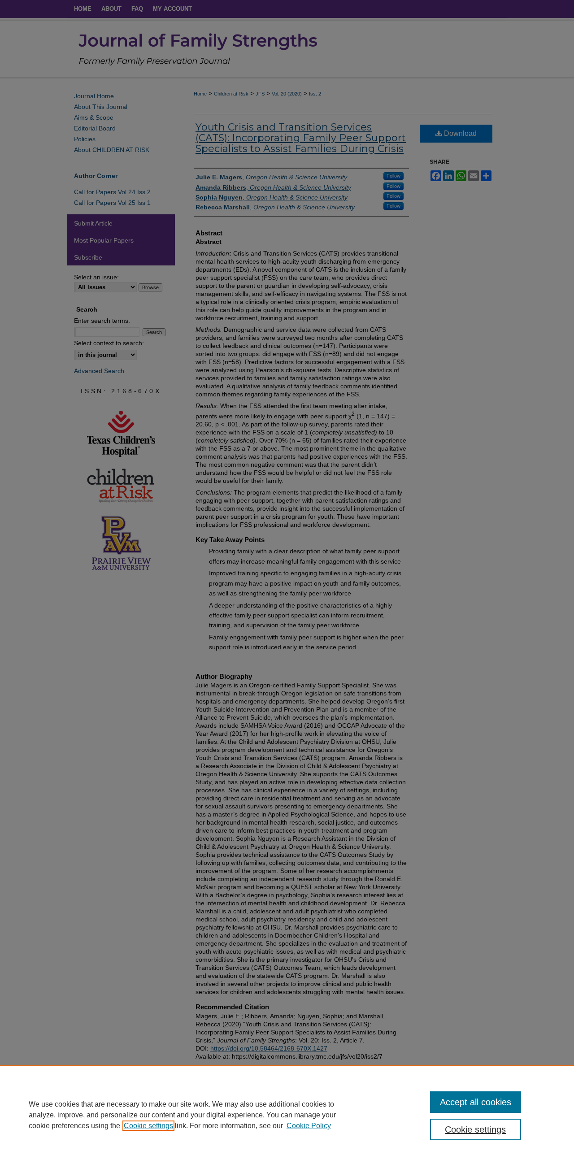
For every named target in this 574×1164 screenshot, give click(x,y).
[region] (287, 1114)
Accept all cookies (475, 1102)
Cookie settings (148, 1125)
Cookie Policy (309, 1125)
